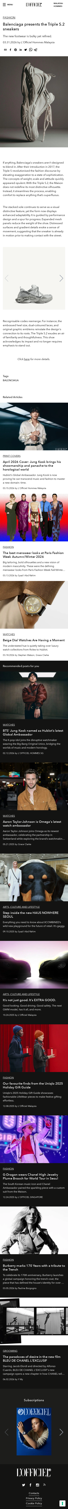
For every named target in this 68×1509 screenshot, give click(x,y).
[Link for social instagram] (37, 1485)
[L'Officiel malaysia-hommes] (34, 4)
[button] (61, 278)
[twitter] (25, 50)
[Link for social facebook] (30, 1485)
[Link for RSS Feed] (44, 1485)
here (27, 359)
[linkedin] (20, 50)
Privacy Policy (34, 1498)
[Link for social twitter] (23, 1485)
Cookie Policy (34, 1503)
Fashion (9, 17)
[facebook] (10, 50)
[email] (5, 50)
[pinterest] (15, 50)
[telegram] (35, 50)
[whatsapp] (30, 50)
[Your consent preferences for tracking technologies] (62, 1503)
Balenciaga (11, 380)
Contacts (34, 1493)
